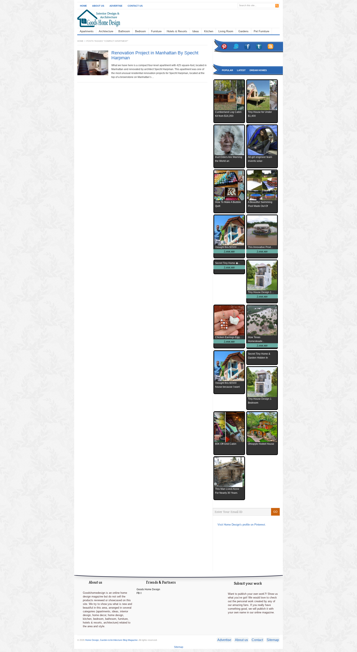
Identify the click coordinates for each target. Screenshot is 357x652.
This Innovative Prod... (260, 247)
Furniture (156, 31)
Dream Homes (258, 70)
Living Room (225, 31)
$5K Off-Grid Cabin (225, 443)
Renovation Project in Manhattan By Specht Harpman (154, 55)
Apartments (87, 31)
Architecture (106, 31)
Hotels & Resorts (177, 31)
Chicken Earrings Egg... (228, 337)
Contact (257, 640)
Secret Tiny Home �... (227, 263)
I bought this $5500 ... (227, 247)
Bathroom (124, 31)
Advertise (115, 6)
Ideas (195, 31)
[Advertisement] (206, 18)
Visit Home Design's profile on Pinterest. (242, 524)
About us (241, 640)
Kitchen (208, 31)
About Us (98, 6)
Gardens (243, 31)
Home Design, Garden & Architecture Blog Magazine (111, 640)
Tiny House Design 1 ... (261, 292)
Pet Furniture (261, 31)
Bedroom (140, 31)
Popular (227, 70)
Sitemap (273, 640)
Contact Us (135, 6)
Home (83, 6)
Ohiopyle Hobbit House (261, 443)
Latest (241, 70)
